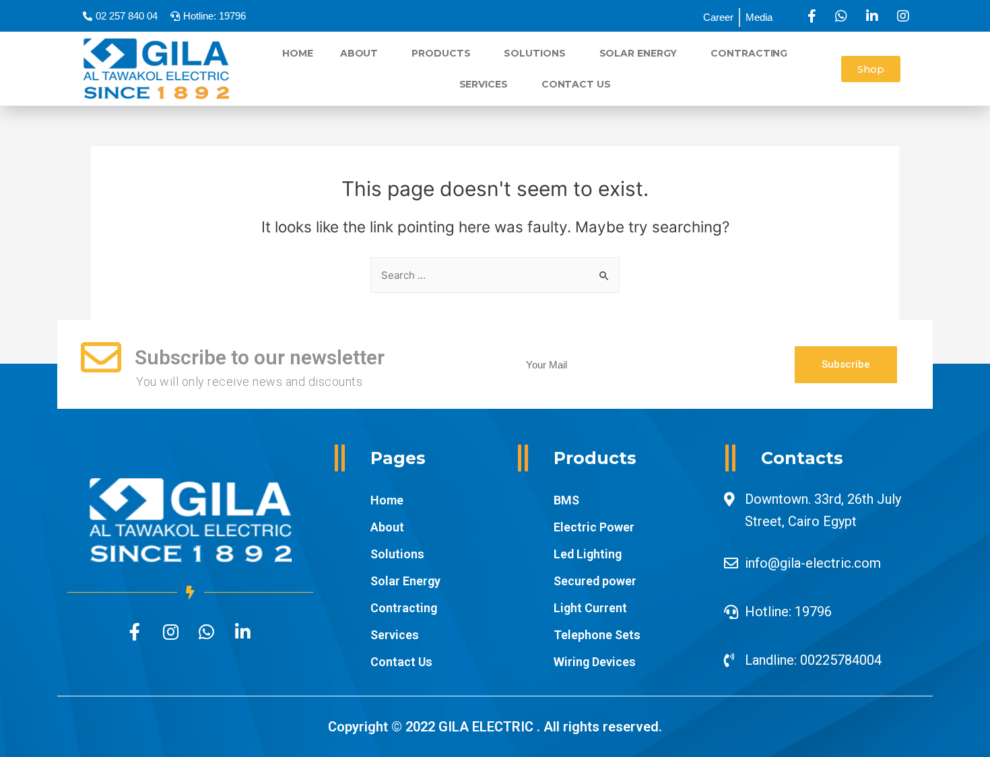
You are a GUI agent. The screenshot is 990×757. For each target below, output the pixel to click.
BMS (566, 500)
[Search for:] (495, 275)
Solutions (534, 53)
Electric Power (594, 527)
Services (483, 84)
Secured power (595, 581)
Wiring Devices (595, 662)
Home (297, 53)
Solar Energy (638, 53)
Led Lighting (588, 554)
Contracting (749, 53)
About (359, 53)
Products (440, 53)
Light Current (590, 608)
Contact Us (576, 84)
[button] (870, 69)
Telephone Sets (597, 635)
